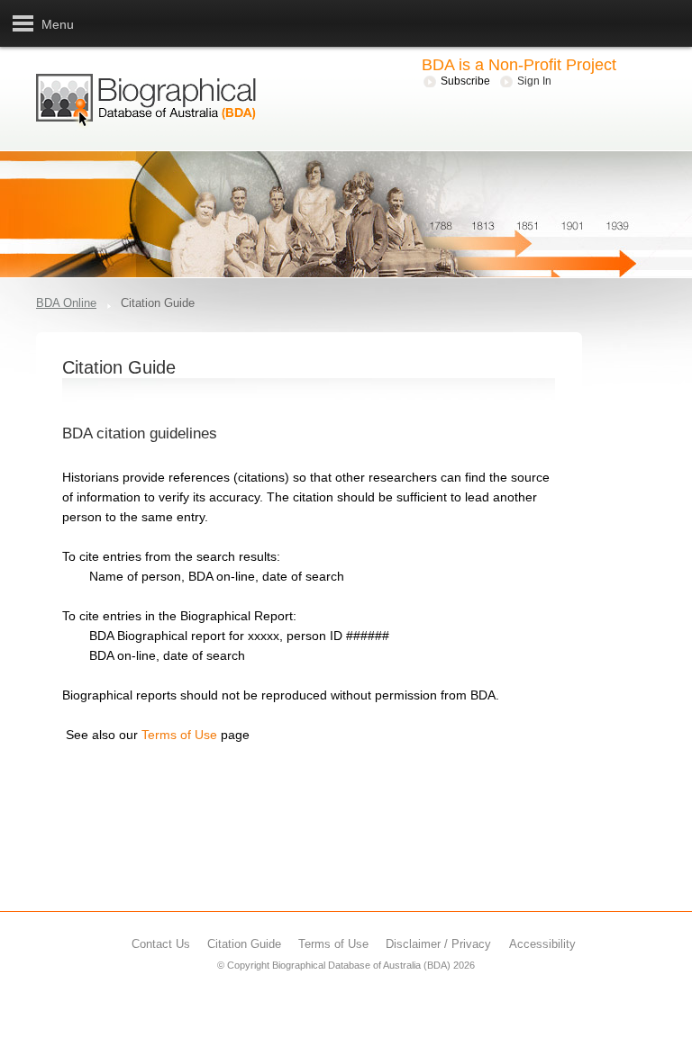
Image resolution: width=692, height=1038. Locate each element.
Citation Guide (244, 944)
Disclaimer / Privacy (438, 944)
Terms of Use (179, 734)
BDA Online (66, 303)
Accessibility (542, 944)
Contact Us (161, 944)
